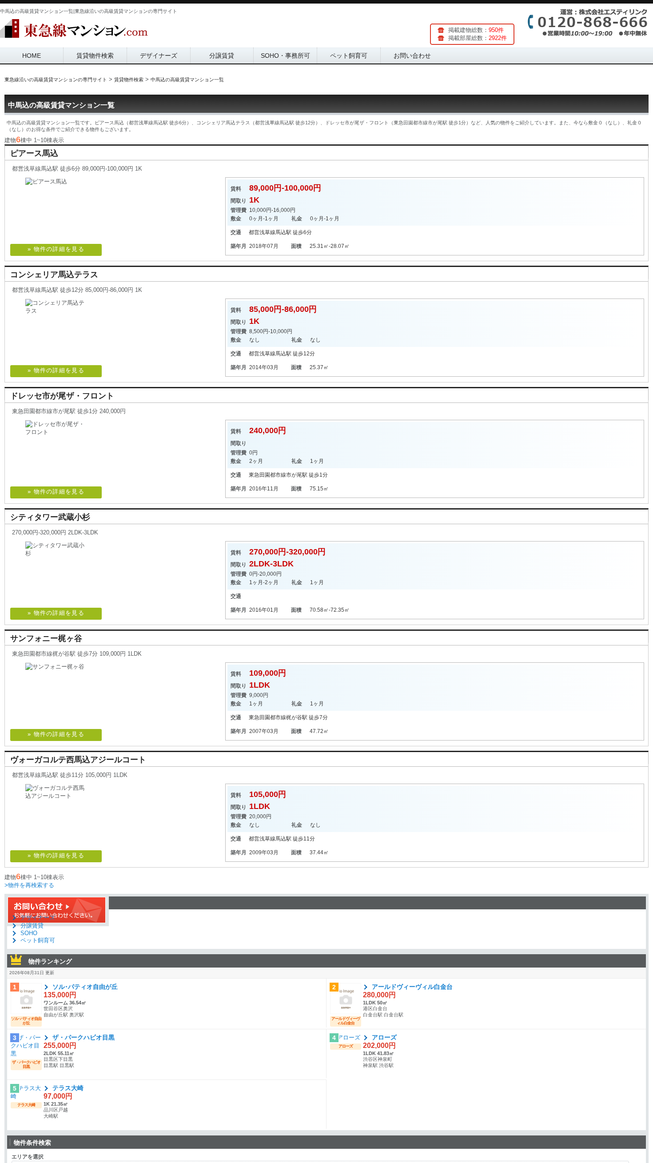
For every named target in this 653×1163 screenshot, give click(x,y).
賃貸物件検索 (95, 55)
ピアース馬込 (34, 153)
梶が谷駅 (296, 717)
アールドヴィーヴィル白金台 (412, 986)
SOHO (28, 933)
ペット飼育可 (348, 55)
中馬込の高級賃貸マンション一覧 (61, 105)
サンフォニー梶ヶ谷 (46, 638)
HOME (31, 55)
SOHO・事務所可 (285, 55)
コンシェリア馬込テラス (54, 274)
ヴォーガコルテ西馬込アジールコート (78, 759)
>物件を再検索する (29, 885)
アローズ (384, 1037)
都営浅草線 (262, 232)
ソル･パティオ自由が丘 (85, 986)
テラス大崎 (68, 1087)
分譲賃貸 (221, 55)
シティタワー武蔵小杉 (50, 517)
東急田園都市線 (267, 475)
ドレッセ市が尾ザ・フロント (62, 395)
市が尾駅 (296, 475)
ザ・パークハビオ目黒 (83, 1037)
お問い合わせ (412, 55)
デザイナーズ (158, 55)
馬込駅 (283, 232)
